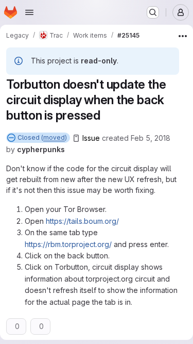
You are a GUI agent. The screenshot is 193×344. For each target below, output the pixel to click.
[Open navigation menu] (29, 12)
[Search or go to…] (153, 12)
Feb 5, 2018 (150, 138)
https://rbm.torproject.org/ (68, 244)
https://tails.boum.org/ (82, 221)
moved (54, 137)
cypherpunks (41, 149)
